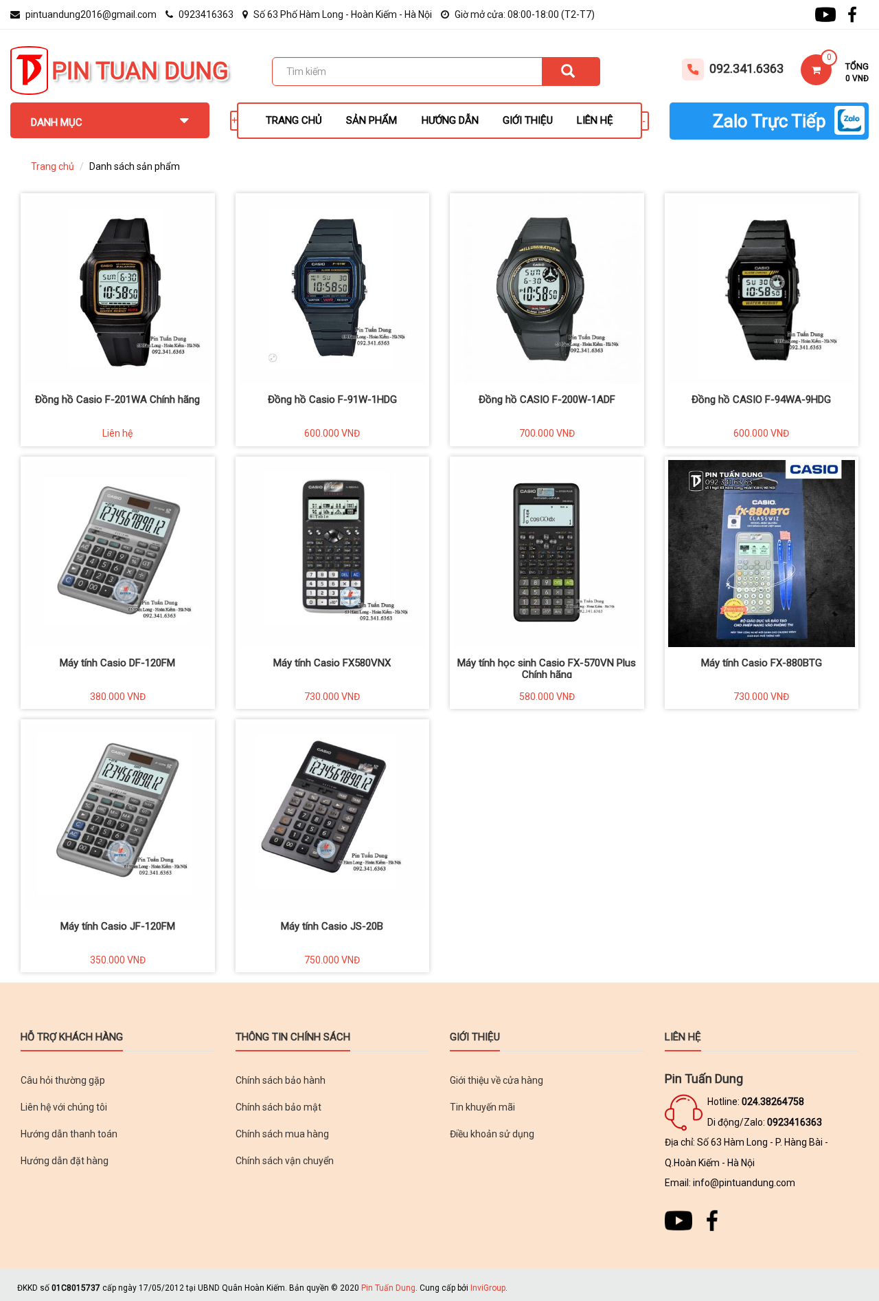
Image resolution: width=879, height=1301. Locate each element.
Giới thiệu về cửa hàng (496, 1080)
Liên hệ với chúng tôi (64, 1107)
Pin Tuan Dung (140, 71)
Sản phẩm (371, 120)
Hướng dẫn (450, 120)
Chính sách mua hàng (282, 1133)
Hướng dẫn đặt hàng (65, 1160)
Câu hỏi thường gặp (63, 1080)
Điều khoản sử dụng (492, 1133)
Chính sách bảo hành (281, 1080)
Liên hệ (595, 120)
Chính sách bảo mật (278, 1107)
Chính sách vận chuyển (285, 1160)
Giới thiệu (528, 120)
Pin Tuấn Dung (388, 1288)
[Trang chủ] (29, 69)
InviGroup (487, 1288)
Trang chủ (294, 120)
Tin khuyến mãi (482, 1107)
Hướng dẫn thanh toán (69, 1133)
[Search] (571, 71)
